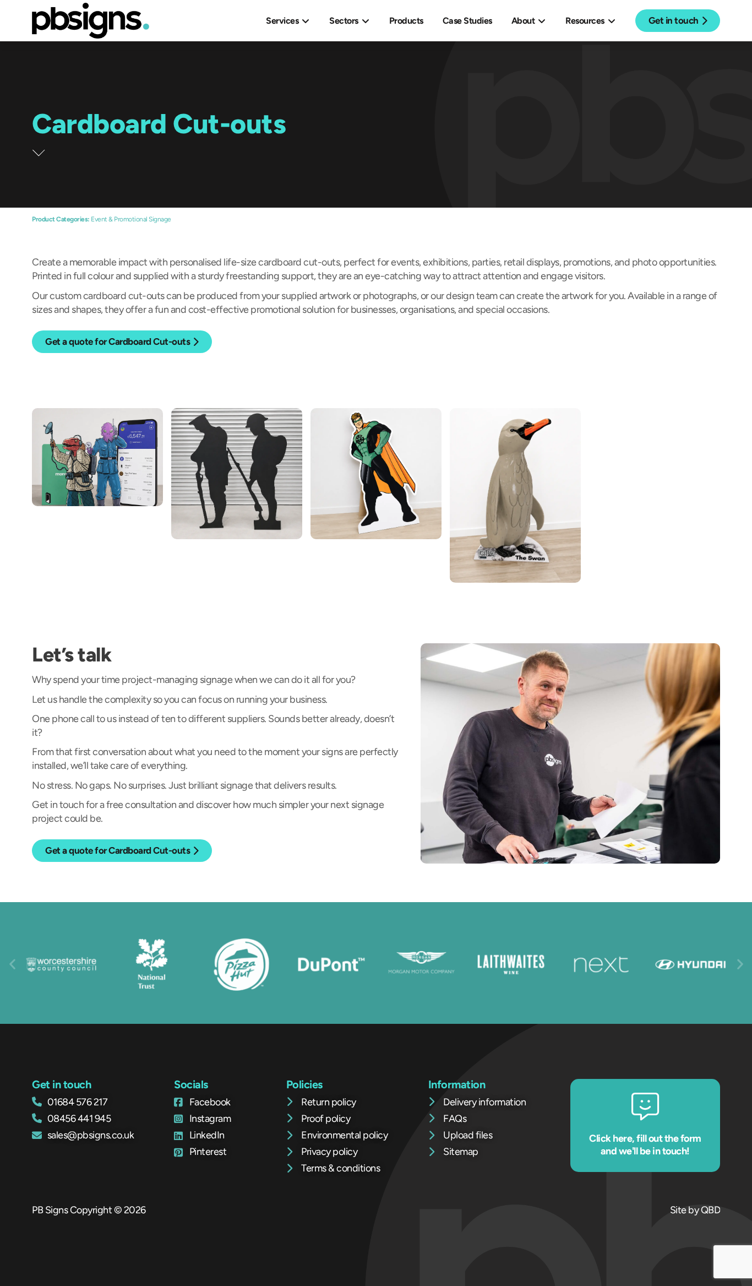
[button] (12, 963)
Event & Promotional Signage (131, 219)
